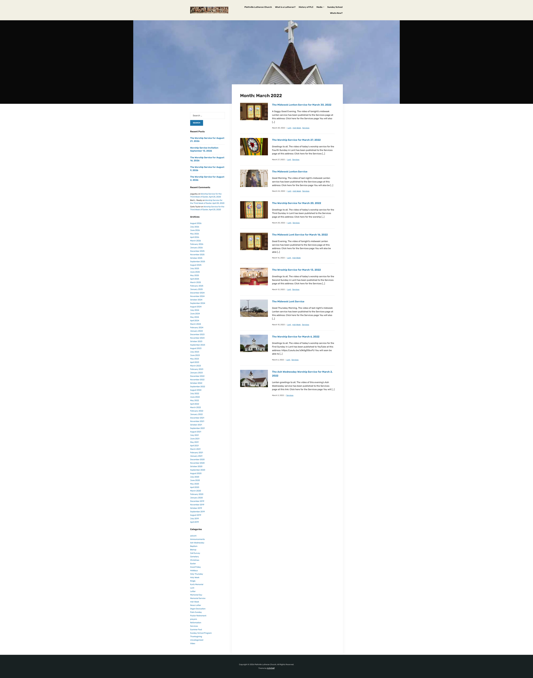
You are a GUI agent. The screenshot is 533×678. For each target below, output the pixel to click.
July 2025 (194, 268)
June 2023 (195, 355)
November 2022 (197, 379)
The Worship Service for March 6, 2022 (295, 336)
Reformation (195, 622)
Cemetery (194, 556)
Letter (193, 591)
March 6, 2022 (278, 360)
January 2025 (196, 289)
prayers (193, 619)
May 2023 (194, 359)
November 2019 (197, 504)
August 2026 (195, 223)
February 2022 (196, 411)
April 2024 (194, 320)
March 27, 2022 (278, 160)
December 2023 (197, 334)
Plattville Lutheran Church (258, 7)
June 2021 (194, 439)
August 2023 (195, 348)
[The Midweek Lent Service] (254, 308)
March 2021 (195, 449)
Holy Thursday (196, 574)
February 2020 (196, 494)
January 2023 (196, 373)
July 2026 (194, 227)
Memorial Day (196, 595)
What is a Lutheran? (285, 7)
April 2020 (194, 487)
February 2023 (196, 369)
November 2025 (197, 254)
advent (193, 536)
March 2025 (195, 282)
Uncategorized (196, 640)
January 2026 (196, 247)
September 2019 (197, 511)
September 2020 (197, 470)
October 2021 (196, 425)
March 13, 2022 (278, 289)
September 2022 (197, 386)
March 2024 (195, 324)
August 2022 (195, 390)
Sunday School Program (201, 633)
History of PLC (306, 7)
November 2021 (197, 421)
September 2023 (197, 345)
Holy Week (194, 577)
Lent (289, 128)
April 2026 (194, 237)
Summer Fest (196, 629)
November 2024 (197, 296)
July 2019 (194, 518)
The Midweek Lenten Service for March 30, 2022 (301, 104)
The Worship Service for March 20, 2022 (296, 203)
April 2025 (194, 279)
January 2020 (196, 498)
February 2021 (196, 452)
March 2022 (195, 407)
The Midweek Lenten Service (289, 171)
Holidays (194, 570)
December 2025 (197, 251)
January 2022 (196, 414)
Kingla (192, 581)
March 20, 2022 (278, 223)
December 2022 (197, 376)
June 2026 (195, 230)
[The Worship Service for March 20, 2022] (254, 210)
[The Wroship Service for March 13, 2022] (254, 276)
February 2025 (196, 286)
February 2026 (196, 244)
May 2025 (194, 275)
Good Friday (195, 567)
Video (192, 643)
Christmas (194, 560)
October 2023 (196, 341)
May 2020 (194, 484)
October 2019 (196, 508)
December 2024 (197, 293)
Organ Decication (197, 609)
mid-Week (297, 128)
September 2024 (197, 303)
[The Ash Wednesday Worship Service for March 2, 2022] (254, 378)
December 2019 (197, 501)
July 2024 (194, 310)
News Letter (195, 605)
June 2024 (195, 313)
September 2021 (197, 428)
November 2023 (197, 338)
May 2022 (194, 400)
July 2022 (194, 393)
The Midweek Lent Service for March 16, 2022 (300, 234)
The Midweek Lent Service (288, 301)
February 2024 (196, 327)
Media (319, 7)
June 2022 (195, 397)
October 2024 (196, 300)
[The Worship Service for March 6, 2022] (254, 343)
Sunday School (335, 7)
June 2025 (195, 272)
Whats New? (336, 13)
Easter (193, 563)
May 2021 (194, 442)
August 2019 (195, 515)
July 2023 (194, 352)
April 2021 (194, 445)
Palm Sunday (196, 612)
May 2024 (194, 317)
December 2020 (197, 459)
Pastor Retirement (198, 616)
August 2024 (196, 307)
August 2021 (195, 432)
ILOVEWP (271, 668)
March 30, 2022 (278, 128)
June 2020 (195, 480)
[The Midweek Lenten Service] (254, 178)
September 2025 (197, 261)
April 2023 (194, 362)
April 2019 (194, 522)
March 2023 (195, 366)
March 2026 (195, 241)
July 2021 (194, 435)
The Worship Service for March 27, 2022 (296, 139)
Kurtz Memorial (196, 584)
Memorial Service (197, 598)
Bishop (193, 550)
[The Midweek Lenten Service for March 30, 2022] (254, 111)
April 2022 (194, 404)
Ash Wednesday (197, 543)
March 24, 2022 (278, 191)
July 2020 (194, 477)
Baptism (193, 546)
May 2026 (194, 234)
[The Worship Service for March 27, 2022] (254, 146)
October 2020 (196, 466)
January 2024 (196, 331)
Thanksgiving (196, 636)
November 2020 (197, 463)
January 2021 (196, 456)
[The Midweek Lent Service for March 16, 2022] (254, 241)
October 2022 (196, 383)
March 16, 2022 (278, 258)
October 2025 (196, 258)
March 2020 (195, 491)
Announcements (197, 539)
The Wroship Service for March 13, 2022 (296, 269)
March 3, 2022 (278, 395)
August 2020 (196, 473)
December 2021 (197, 418)
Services (305, 128)
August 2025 (195, 265)
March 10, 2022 (278, 325)
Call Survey (195, 553)
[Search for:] (207, 115)
